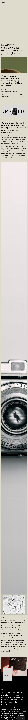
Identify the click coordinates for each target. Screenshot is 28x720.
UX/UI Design (9, 91)
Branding (3, 91)
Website (15, 91)
